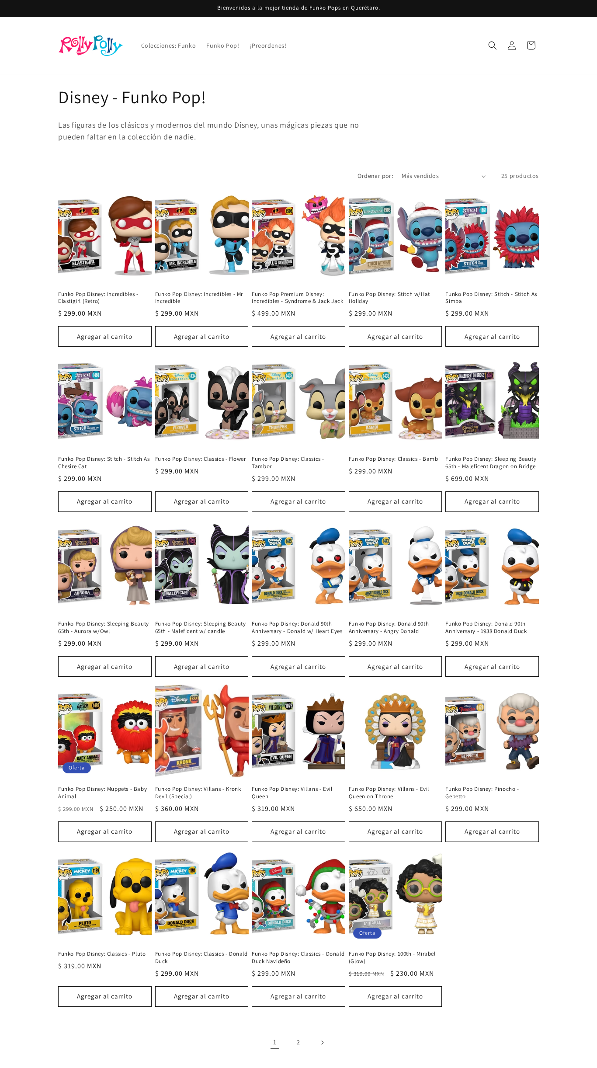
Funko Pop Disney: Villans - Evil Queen (292, 793)
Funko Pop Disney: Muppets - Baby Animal (102, 793)
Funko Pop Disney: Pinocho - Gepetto (482, 793)
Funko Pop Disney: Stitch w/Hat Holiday (389, 298)
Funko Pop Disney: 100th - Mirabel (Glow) (392, 957)
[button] (492, 45)
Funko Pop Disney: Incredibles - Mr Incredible (199, 298)
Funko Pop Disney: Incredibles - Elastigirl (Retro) (98, 298)
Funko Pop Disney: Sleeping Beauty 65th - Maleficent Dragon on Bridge (490, 463)
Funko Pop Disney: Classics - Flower (200, 459)
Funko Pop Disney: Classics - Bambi (394, 459)
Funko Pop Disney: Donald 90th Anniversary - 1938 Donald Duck (486, 627)
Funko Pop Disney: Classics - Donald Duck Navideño (298, 957)
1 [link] (275, 1042)
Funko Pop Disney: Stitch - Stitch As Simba (491, 298)
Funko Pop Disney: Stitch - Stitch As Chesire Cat (104, 463)
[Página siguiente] (322, 1042)
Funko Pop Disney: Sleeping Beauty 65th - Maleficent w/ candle (200, 627)
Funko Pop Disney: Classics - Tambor (288, 463)
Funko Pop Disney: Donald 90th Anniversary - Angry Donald (389, 627)
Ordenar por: (375, 176)
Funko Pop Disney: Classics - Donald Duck (201, 957)
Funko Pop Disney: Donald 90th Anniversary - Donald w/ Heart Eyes (297, 627)
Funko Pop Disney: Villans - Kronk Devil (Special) (198, 793)
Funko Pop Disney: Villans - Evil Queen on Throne (389, 793)
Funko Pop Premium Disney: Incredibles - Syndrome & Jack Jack (297, 298)
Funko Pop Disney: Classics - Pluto (102, 953)
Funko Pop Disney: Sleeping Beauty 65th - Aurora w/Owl (103, 627)
